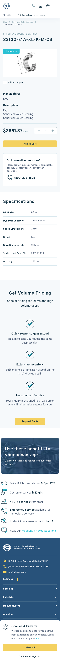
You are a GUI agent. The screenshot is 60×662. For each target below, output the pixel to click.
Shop (5, 22)
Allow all (30, 647)
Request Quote (30, 421)
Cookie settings (27, 656)
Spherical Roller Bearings (22, 22)
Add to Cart (30, 143)
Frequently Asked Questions (39, 530)
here (38, 638)
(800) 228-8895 (33, 5)
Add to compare (15, 82)
